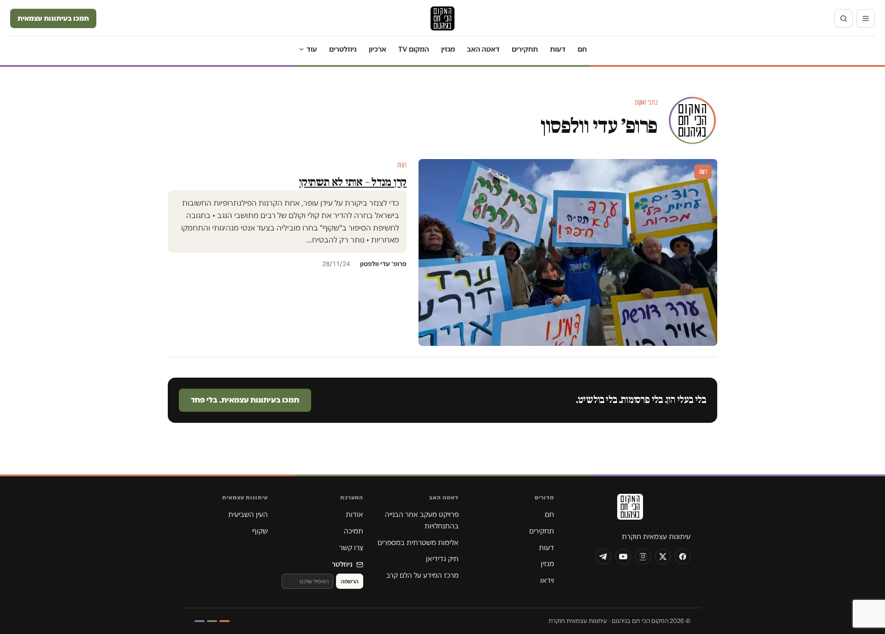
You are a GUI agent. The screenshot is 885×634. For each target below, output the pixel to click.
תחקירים (525, 49)
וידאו (547, 580)
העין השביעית (248, 514)
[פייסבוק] (682, 556)
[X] (663, 556)
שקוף (260, 531)
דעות (558, 49)
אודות (354, 514)
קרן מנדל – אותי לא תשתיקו (353, 182)
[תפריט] (865, 18)
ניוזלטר (342, 564)
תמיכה (353, 531)
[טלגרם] (603, 556)
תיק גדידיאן (442, 558)
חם (582, 49)
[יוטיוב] (623, 556)
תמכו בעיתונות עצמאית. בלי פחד (245, 399)
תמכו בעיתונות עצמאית (53, 18)
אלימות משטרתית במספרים (418, 542)
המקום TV (413, 49)
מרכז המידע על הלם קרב (422, 575)
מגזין (448, 49)
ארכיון (377, 49)
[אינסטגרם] (643, 556)
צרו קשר (351, 547)
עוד (312, 49)
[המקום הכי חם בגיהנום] (629, 510)
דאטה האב (483, 49)
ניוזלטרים (343, 49)
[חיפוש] (843, 18)
